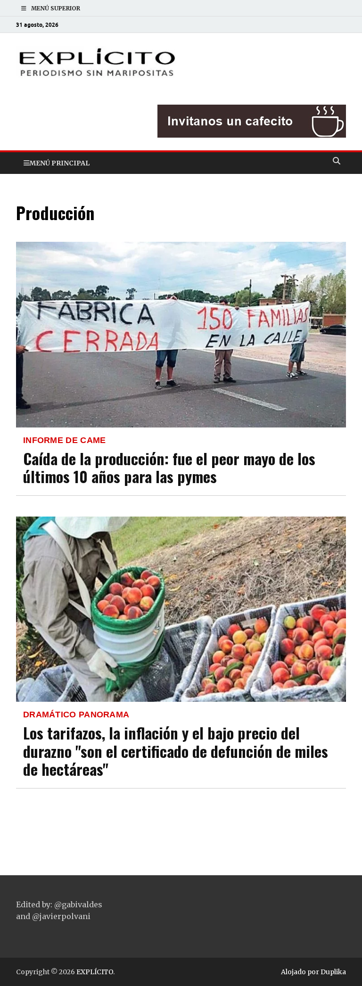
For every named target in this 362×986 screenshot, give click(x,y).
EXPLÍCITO (94, 972)
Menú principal (59, 163)
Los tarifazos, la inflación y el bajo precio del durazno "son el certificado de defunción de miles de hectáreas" (175, 751)
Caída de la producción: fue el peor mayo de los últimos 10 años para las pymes (169, 467)
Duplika (333, 972)
